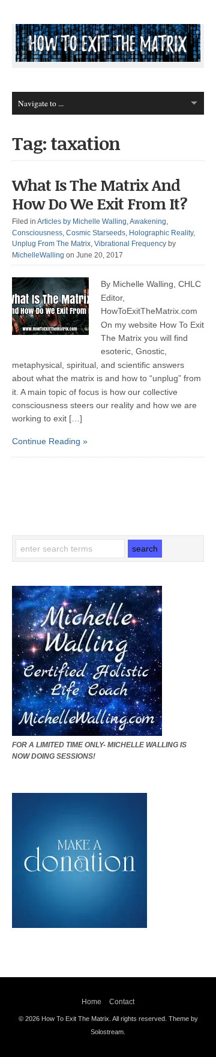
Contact (121, 1002)
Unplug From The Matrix (51, 243)
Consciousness (37, 233)
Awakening (148, 221)
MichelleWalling (38, 255)
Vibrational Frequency (130, 243)
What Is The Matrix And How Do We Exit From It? (99, 194)
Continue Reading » (50, 441)
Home (91, 1002)
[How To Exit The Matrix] (108, 59)
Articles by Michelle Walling (82, 221)
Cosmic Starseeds (95, 233)
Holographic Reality (161, 233)
